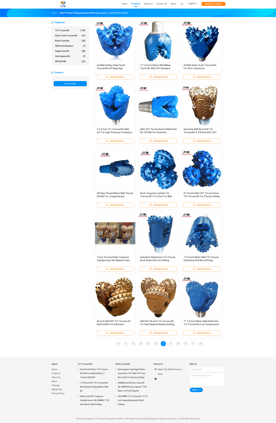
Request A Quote (213, 4)
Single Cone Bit (70, 51)
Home (54, 369)
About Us (56, 377)
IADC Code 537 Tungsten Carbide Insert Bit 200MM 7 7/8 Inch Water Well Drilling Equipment (94, 400)
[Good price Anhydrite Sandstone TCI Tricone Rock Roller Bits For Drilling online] (158, 233)
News (54, 381)
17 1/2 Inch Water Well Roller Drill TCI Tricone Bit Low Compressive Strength (201, 324)
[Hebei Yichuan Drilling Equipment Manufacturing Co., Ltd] (63, 4)
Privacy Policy (58, 393)
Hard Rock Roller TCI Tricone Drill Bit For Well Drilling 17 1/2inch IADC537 (94, 373)
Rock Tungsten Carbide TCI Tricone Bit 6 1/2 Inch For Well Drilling (156, 196)
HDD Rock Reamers (70, 46)
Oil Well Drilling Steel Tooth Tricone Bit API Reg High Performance (111, 68)
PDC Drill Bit (70, 61)
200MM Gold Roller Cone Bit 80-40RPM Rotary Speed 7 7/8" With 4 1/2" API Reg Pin (132, 387)
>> (201, 344)
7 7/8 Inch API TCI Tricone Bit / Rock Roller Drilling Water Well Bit (94, 387)
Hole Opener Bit (70, 56)
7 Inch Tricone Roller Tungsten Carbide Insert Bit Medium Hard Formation (113, 260)
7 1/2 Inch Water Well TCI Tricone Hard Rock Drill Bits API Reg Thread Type (201, 260)
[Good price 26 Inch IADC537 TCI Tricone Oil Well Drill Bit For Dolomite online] (115, 297)
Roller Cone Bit (70, 41)
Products (56, 373)
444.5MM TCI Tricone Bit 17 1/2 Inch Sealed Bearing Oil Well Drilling (132, 400)
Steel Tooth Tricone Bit (70, 35)
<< (118, 344)
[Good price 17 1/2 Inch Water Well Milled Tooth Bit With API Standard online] (158, 41)
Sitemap (56, 385)
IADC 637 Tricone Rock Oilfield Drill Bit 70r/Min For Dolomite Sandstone (158, 132)
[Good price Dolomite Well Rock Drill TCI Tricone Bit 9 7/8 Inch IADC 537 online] (202, 105)
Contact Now (70, 84)
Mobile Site (57, 389)
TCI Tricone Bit (70, 30)
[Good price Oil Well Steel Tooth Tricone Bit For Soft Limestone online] (202, 41)
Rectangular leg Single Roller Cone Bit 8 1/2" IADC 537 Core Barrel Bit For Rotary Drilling (131, 373)
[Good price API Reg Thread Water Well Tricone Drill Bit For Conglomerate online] (115, 169)
